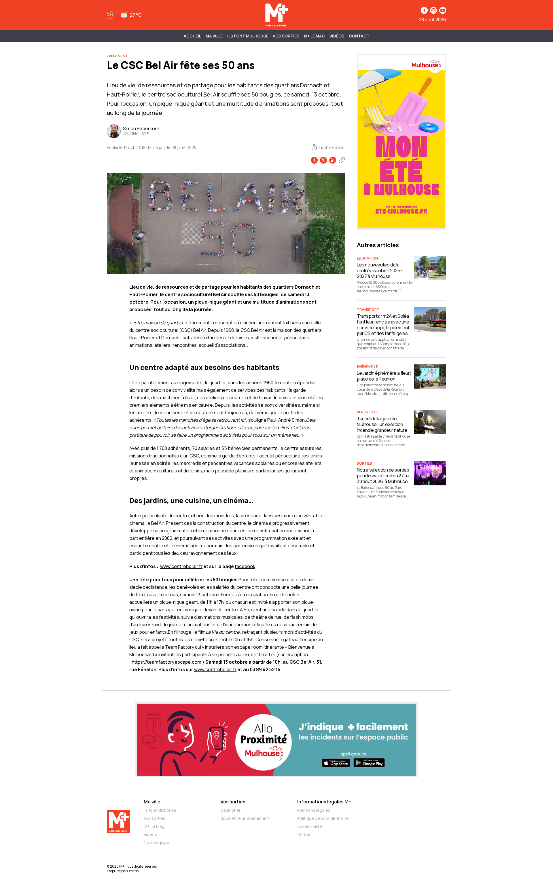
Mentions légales (313, 810)
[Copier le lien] (341, 160)
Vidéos (336, 36)
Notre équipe (156, 842)
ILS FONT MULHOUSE (247, 36)
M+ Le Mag (314, 36)
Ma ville (152, 801)
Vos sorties (286, 36)
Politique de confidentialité (323, 818)
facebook (245, 566)
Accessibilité (309, 826)
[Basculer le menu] (110, 15)
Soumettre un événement (245, 818)
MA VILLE (214, 36)
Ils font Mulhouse (160, 810)
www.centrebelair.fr (181, 566)
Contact (359, 36)
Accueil (192, 36)
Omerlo (133, 870)
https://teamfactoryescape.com (166, 662)
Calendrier (230, 810)
